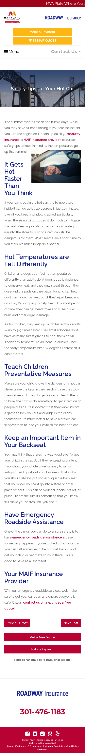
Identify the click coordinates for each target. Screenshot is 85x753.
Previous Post (17, 623)
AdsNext (51, 743)
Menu (14, 51)
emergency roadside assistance (37, 537)
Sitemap (59, 740)
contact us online (36, 602)
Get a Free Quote (42, 637)
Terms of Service (45, 740)
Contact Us (64, 51)
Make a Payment (42, 32)
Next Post (70, 623)
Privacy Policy (28, 740)
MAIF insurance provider (42, 140)
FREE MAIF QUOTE (42, 41)
